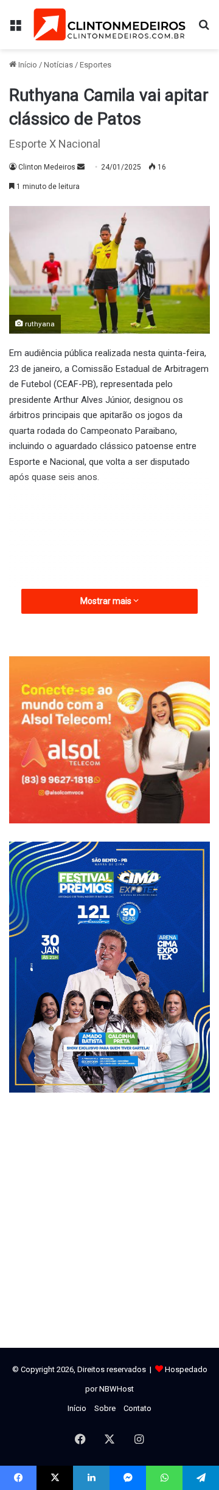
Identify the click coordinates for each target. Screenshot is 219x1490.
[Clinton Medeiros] (109, 25)
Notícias (58, 64)
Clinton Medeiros (46, 167)
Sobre (105, 1408)
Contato (137, 1408)
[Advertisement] (109, 584)
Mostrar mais (106, 601)
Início (26, 64)
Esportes (95, 64)
